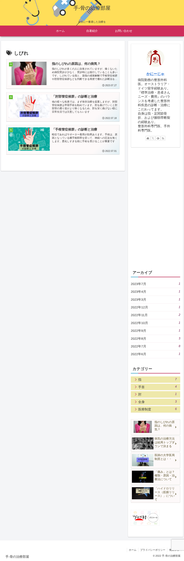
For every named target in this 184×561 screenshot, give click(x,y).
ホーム (132, 549)
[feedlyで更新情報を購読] (158, 138)
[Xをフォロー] (153, 138)
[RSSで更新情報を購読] (163, 138)
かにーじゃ (155, 74)
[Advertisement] (155, 208)
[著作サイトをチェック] (148, 138)
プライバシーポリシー (152, 549)
